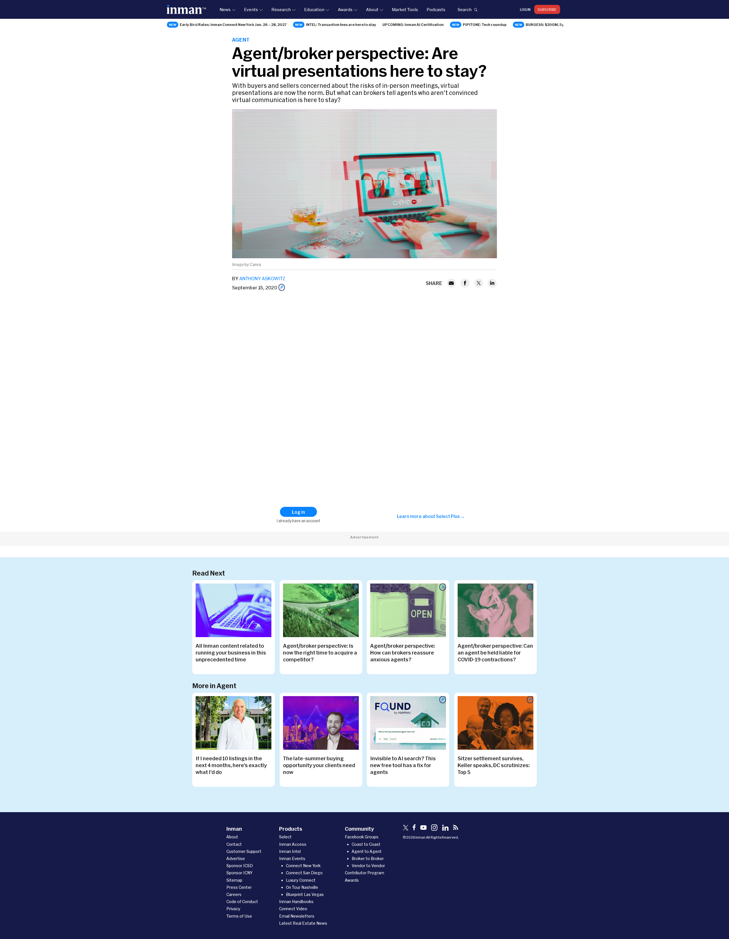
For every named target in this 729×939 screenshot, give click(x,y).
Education (314, 9)
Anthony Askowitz (262, 278)
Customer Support (243, 851)
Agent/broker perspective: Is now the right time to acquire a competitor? (320, 652)
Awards (345, 9)
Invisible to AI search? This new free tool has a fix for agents (403, 765)
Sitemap (234, 880)
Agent (240, 39)
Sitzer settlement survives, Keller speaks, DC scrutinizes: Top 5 (494, 765)
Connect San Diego (304, 872)
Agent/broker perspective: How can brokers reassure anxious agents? (402, 652)
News (225, 9)
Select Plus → (450, 516)
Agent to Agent (367, 851)
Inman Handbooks (296, 901)
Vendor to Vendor (368, 865)
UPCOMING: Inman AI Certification (413, 24)
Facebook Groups (361, 836)
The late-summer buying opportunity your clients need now (319, 765)
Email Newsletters (296, 916)
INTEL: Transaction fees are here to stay (341, 24)
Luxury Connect (301, 880)
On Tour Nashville (302, 887)
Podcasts (436, 9)
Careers (233, 894)
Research (281, 9)
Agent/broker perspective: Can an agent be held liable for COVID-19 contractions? (495, 652)
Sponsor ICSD (239, 865)
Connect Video (293, 908)
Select (285, 836)
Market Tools (405, 9)
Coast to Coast (366, 844)
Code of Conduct (242, 901)
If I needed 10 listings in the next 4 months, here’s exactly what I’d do (231, 765)
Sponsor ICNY (239, 872)
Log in (525, 9)
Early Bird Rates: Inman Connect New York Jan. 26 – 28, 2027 (233, 24)
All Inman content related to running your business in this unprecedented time (231, 652)
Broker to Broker (368, 858)
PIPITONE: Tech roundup (485, 24)
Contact (234, 844)
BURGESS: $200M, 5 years (549, 24)
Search (464, 9)
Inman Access (292, 844)
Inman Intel (290, 851)
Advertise (235, 858)
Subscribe (547, 9)
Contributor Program (364, 872)
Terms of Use (239, 916)
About (372, 9)
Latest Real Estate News (303, 923)
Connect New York (303, 865)
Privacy (233, 908)
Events (251, 9)
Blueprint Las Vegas (305, 894)
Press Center (239, 887)
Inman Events (292, 858)
